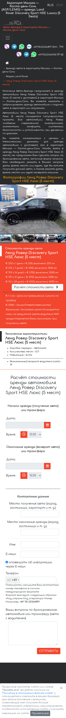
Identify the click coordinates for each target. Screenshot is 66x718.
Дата (10, 418)
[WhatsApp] (21, 46)
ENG (59, 5)
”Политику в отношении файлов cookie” (27, 693)
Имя (12, 544)
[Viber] (7, 46)
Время (10, 434)
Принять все (40, 713)
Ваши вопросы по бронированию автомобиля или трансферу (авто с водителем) (32, 614)
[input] (25, 425)
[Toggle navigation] (8, 37)
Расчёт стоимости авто (34, 287)
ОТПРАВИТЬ (48, 651)
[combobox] (13, 580)
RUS (50, 5)
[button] (17, 238)
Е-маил (11, 554)
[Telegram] (14, 46)
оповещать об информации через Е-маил (29, 564)
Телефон (12, 573)
